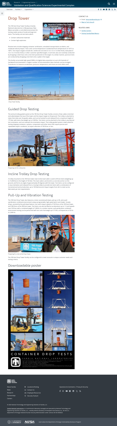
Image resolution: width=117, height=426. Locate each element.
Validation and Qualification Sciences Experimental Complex (44, 5)
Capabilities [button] (28, 9)
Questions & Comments (67, 387)
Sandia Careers (86, 31)
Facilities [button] (18, 9)
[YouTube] (104, 9)
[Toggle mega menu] (114, 4)
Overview (9, 9)
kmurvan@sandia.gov (93, 19)
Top (112, 424)
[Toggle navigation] (3, 9)
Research (17, 2)
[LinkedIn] (110, 9)
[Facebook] (98, 9)
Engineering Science (28, 2)
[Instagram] (101, 9)
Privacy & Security (82, 387)
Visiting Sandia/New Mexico (90, 33)
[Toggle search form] (109, 4)
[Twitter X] (112, 9)
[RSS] (115, 9)
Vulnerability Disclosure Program (71, 422)
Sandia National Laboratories (15, 408)
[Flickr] (107, 9)
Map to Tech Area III (87, 22)
